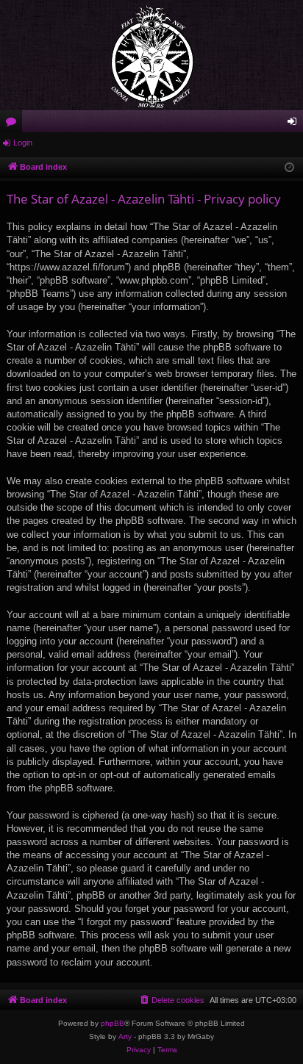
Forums (14, 124)
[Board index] (151, 55)
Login (22, 142)
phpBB (112, 1023)
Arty (125, 1036)
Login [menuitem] (295, 124)
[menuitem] (171, 1000)
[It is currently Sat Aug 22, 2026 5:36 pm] (289, 167)
